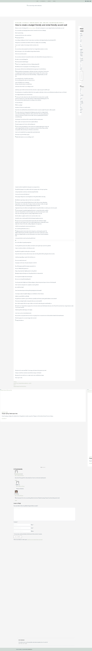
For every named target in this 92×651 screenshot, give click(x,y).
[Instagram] (87, 1)
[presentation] (43, 399)
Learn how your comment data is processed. (35, 539)
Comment (16, 521)
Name (32, 524)
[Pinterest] (88, 1)
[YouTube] (90, 1)
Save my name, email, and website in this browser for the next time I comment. (28, 534)
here (52, 56)
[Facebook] (85, 1)
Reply (16, 480)
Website (32, 531)
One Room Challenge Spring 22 (56, 22)
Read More (4, 418)
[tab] (42, 467)
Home (41, 22)
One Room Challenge (31, 28)
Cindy (16, 493)
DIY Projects (26, 22)
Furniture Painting (34, 22)
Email (32, 527)
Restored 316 (30, 649)
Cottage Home (18, 22)
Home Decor (45, 22)
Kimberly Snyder (18, 473)
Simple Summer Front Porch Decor (20, 385)
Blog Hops (3, 412)
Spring (7, 412)
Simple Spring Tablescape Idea (9, 413)
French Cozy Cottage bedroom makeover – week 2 (22, 382)
